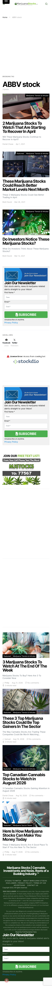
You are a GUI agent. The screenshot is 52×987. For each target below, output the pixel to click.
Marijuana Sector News (22, 825)
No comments (33, 683)
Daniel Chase (8, 144)
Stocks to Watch (13, 881)
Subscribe (27, 315)
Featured (20, 153)
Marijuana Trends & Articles (37, 95)
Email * (7, 302)
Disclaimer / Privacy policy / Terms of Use (26, 883)
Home (5, 17)
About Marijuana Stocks (35, 881)
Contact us (32, 885)
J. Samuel (7, 739)
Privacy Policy (11, 322)
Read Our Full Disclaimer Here (26, 932)
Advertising (19, 885)
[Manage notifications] (7, 980)
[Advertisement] (26, 46)
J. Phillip (6, 683)
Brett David (7, 202)
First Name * (9, 292)
